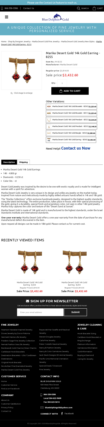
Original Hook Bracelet (11, 362)
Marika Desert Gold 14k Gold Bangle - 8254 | (73, 133)
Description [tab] (9, 162)
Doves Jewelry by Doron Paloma (15, 333)
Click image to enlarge (23, 93)
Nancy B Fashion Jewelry (50, 348)
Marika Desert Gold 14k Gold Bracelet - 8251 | (74, 113)
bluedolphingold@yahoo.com (58, 407)
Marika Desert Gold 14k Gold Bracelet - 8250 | (74, 106)
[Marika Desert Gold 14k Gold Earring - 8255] (21, 85)
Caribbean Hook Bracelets (13, 352)
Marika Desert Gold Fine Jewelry (15, 370)
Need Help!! (53, 148)
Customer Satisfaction (11, 404)
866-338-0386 (11, 8)
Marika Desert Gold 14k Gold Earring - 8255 (29, 283)
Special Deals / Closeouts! (50, 366)
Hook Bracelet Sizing (86, 333)
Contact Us (28, 8)
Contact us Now (75, 148)
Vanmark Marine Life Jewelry (13, 337)
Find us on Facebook (10, 389)
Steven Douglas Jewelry (50, 337)
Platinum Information (86, 344)
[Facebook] (67, 414)
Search (85, 8)
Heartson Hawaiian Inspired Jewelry (16, 330)
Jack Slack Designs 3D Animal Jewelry (56, 355)
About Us (5, 400)
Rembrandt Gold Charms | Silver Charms (18, 348)
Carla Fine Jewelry (47, 340)
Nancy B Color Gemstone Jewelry (54, 351)
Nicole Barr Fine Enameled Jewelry (16, 366)
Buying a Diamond (85, 355)
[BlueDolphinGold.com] (55, 20)
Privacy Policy (7, 407)
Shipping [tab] (23, 162)
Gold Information (84, 351)
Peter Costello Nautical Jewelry (53, 344)
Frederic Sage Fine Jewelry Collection (18, 341)
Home (4, 381)
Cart (100, 8)
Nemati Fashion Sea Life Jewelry (15, 344)
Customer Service (9, 385)
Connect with (49, 413)
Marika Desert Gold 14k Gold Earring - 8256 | (73, 140)
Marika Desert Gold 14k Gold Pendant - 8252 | (74, 120)
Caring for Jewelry (85, 359)
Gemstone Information (87, 348)
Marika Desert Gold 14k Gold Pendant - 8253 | (74, 126)
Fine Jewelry (44, 369)
